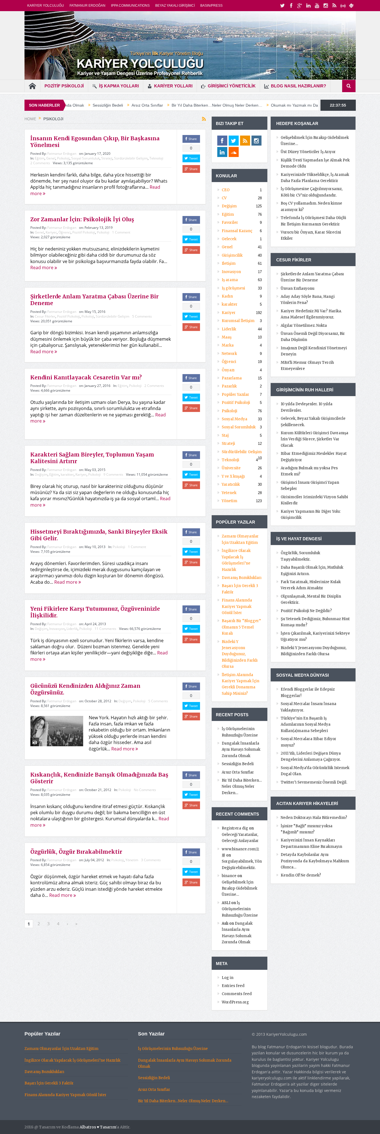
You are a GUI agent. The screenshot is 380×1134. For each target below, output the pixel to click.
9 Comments (113, 474)
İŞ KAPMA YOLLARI (119, 86)
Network (229, 353)
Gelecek (229, 239)
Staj (225, 435)
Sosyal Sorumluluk (85, 158)
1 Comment (121, 232)
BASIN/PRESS (211, 6)
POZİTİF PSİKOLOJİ (64, 86)
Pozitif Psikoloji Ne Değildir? (306, 610)
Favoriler (230, 222)
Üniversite (231, 468)
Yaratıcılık (231, 484)
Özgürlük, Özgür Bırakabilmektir (76, 851)
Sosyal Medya (234, 419)
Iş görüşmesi (233, 288)
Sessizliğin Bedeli (238, 764)
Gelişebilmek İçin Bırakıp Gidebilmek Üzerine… (239, 888)
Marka (228, 345)
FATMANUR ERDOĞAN (87, 6)
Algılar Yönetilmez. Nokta (304, 325)
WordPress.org (235, 1002)
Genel (50, 158)
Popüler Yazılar (235, 394)
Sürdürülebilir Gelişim (131, 158)
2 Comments (40, 163)
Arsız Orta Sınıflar (102, 105)
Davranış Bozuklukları (241, 577)
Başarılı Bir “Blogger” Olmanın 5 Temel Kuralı (241, 627)
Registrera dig (235, 828)
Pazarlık (229, 386)
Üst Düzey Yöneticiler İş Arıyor (308, 151)
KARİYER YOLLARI (173, 86)
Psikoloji (63, 158)
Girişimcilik (232, 255)
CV (224, 198)
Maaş (226, 337)
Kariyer (51, 232)
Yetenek (229, 492)
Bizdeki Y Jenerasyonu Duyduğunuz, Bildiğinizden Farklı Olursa (240, 654)
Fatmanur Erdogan (61, 153)
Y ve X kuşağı (233, 476)
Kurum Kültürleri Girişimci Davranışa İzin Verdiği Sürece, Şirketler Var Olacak (314, 439)
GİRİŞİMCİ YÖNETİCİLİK (232, 86)
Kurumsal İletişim (238, 320)
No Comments (145, 789)
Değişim (41, 474)
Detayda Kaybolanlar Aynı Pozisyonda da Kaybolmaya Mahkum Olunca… (315, 861)
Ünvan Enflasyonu (297, 288)
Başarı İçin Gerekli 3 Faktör (49, 1083)
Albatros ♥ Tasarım (98, 1127)
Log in (227, 977)
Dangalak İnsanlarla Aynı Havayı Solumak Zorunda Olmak (241, 749)
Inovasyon (57, 628)
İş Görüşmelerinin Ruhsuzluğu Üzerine (240, 909)
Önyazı (228, 370)
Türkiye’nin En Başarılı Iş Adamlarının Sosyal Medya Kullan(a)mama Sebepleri (305, 724)
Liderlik (72, 628)
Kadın (227, 296)
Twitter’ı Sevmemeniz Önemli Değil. (314, 782)
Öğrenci (64, 232)
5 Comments (142, 316)
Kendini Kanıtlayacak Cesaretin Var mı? (86, 377)
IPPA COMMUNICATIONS (130, 6)
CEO (226, 190)
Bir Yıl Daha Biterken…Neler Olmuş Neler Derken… (172, 105)
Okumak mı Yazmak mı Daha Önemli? (259, 105)
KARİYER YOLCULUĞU (45, 6)
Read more (42, 267)
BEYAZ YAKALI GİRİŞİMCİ (175, 6)
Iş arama (230, 280)
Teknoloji (156, 158)
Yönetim (131, 860)
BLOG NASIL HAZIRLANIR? (298, 86)
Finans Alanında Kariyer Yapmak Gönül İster (237, 606)
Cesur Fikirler (45, 316)
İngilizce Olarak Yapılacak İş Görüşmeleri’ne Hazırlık (72, 1060)
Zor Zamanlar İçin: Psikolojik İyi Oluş (82, 219)
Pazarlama (232, 378)
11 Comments (105, 628)
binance (229, 875)
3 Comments (151, 860)
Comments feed (237, 993)
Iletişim (229, 263)
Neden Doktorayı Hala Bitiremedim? (314, 817)
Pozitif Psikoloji (83, 232)
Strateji (106, 158)
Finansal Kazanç (237, 231)
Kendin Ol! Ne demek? (301, 875)
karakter (67, 474)
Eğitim (40, 158)
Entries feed (233, 985)
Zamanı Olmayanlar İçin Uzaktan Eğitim (61, 1048)
